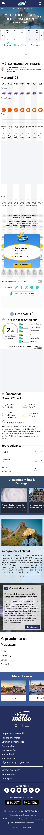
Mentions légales (10, 811)
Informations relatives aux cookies (23, 815)
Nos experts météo (10, 737)
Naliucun (29, 9)
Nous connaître (8, 750)
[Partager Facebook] (21, 287)
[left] (2, 35)
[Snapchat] (18, 790)
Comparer (35, 45)
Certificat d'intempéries (12, 741)
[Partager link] (16, 287)
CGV (27, 811)
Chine (7, 9)
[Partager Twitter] (26, 287)
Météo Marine (8, 774)
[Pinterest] (31, 790)
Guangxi (13, 9)
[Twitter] (12, 790)
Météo (2, 9)
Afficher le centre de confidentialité (23, 823)
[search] (40, 4)
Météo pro (6, 778)
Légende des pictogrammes (15, 762)
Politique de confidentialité (13, 819)
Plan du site (35, 811)
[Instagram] (25, 790)
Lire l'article (32, 627)
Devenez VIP (24, 265)
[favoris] (39, 17)
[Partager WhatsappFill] (37, 287)
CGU (21, 811)
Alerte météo (7, 745)
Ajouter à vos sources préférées (23, 293)
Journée (7, 45)
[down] (22, 576)
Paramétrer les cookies (34, 819)
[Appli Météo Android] (31, 802)
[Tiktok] (37, 790)
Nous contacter (8, 758)
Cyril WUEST (24, 68)
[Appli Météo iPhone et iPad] (13, 802)
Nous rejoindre (8, 754)
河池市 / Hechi (21, 9)
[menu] (4, 4)
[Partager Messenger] (31, 287)
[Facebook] (6, 790)
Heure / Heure (21, 45)
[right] (42, 35)
